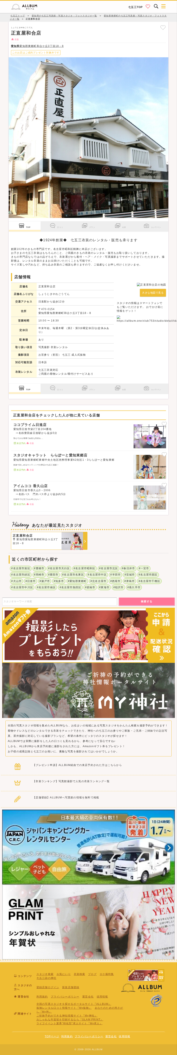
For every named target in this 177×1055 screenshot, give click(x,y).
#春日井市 (128, 568)
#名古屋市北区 (108, 568)
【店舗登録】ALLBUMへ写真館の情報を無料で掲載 (66, 797)
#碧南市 (90, 587)
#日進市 (30, 581)
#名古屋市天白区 (59, 568)
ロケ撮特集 (107, 974)
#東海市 (104, 587)
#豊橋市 (39, 568)
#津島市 (129, 581)
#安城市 (130, 574)
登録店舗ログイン (47, 987)
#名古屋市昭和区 (84, 568)
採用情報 (102, 996)
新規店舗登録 (70, 987)
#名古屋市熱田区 (70, 587)
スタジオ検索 (45, 974)
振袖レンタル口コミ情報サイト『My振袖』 (64, 1007)
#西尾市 (115, 581)
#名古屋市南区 (46, 587)
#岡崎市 (39, 574)
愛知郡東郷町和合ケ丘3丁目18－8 (37, 46)
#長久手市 (134, 587)
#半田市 (115, 574)
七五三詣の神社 (46, 978)
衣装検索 (79, 974)
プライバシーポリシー (65, 996)
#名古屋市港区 (20, 568)
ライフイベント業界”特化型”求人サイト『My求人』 (69, 1023)
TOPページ (52, 1036)
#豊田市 (53, 574)
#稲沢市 (118, 587)
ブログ (92, 974)
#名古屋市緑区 (20, 574)
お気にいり (64, 974)
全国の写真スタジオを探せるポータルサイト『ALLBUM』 (73, 1003)
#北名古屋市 (98, 581)
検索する (147, 601)
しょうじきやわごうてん (22, 27)
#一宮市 (144, 568)
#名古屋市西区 (148, 574)
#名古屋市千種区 (149, 581)
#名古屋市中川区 (22, 587)
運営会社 (88, 996)
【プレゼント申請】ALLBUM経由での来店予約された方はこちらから (77, 765)
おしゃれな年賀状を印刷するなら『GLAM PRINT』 (69, 1019)
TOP (28, 227)
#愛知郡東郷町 (77, 581)
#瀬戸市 (45, 581)
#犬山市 (16, 581)
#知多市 (59, 581)
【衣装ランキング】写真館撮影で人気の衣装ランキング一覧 (71, 781)
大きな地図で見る (153, 292)
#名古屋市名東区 (73, 574)
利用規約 (42, 996)
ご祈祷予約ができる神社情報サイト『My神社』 (66, 1015)
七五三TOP (135, 7)
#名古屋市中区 (97, 574)
